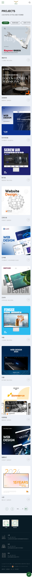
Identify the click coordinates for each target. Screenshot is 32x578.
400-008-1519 (13, 537)
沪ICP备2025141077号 (7, 566)
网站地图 (17, 569)
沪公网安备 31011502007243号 (21, 566)
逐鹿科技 (3, 569)
